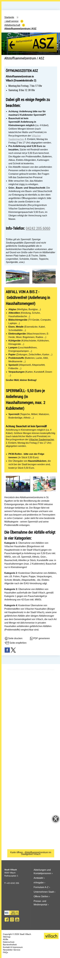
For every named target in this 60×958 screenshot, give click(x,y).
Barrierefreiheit (10, 944)
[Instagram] (12, 919)
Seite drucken (15, 638)
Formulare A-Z (41, 887)
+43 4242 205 (12, 883)
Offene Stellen (41, 896)
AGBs (5, 939)
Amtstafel (38, 878)
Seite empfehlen (18, 643)
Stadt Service (12, 21)
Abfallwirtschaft (12, 25)
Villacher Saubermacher (41, 439)
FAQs (5, 952)
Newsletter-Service (11, 950)
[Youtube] (17, 919)
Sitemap (6, 937)
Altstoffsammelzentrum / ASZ (20, 28)
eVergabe (39, 882)
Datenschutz (8, 942)
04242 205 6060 (38, 228)
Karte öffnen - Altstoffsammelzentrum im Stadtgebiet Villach (30, 853)
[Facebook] (6, 919)
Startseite (9, 17)
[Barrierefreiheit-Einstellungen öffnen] (56, 818)
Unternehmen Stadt (44, 892)
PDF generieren (41, 638)
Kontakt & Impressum (13, 947)
